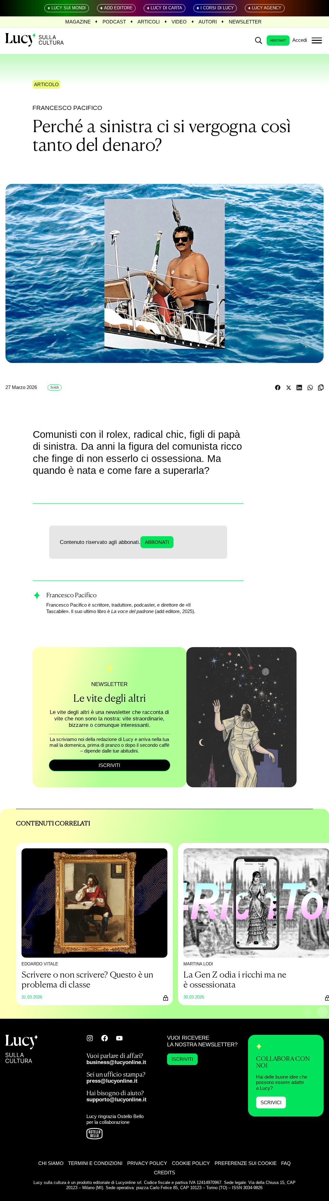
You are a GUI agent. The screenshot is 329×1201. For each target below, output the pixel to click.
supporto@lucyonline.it (116, 1100)
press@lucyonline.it (112, 1081)
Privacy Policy (147, 1163)
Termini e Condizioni (95, 1163)
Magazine (78, 21)
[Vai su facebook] (104, 1038)
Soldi (54, 387)
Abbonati (278, 40)
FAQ (286, 1163)
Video (179, 21)
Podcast (114, 21)
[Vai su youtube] (119, 1038)
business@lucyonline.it (116, 1062)
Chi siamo (51, 1163)
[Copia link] (321, 387)
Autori (208, 21)
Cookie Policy (191, 1163)
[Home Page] (35, 40)
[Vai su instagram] (89, 1038)
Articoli (149, 21)
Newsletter (245, 21)
